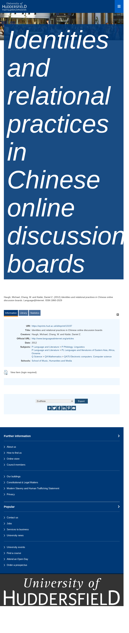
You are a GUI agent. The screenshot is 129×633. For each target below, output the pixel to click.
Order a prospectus (17, 565)
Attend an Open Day (17, 559)
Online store (13, 458)
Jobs (9, 523)
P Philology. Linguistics (73, 347)
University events (16, 547)
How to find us (14, 452)
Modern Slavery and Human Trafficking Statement (33, 488)
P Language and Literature (45, 347)
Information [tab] (11, 313)
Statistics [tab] (34, 313)
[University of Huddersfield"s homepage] (62, 598)
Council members (16, 464)
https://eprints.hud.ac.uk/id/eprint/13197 (52, 326)
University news (15, 535)
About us (11, 446)
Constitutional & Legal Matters (22, 482)
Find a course (14, 553)
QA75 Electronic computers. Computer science (88, 356)
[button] (6, 372)
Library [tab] (23, 313)
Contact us (12, 517)
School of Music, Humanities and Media (52, 360)
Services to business (18, 529)
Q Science (37, 356)
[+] (117, 314)
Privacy (11, 494)
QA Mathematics (53, 356)
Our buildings (14, 476)
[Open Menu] (119, 6)
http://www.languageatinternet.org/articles (53, 338)
